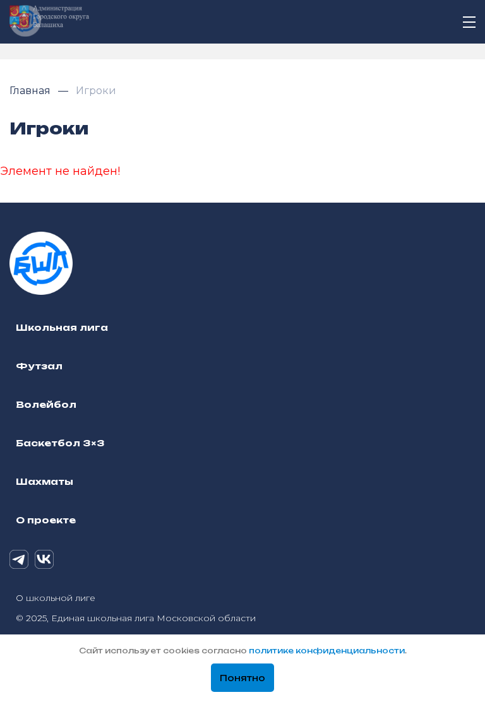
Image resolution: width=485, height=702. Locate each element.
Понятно (242, 678)
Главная (31, 91)
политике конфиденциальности (327, 650)
